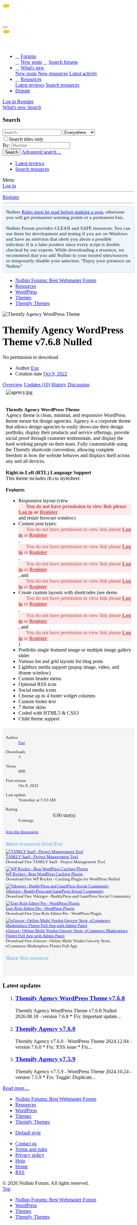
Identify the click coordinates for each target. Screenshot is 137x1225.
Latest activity (83, 73)
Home (21, 1166)
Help (20, 1160)
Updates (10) (37, 384)
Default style (28, 1132)
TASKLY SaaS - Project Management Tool (42, 856)
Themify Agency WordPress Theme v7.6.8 (70, 998)
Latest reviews (29, 85)
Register (11, 197)
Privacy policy (29, 1155)
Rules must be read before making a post (62, 212)
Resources (31, 79)
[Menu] (5, 27)
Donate (22, 90)
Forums (28, 56)
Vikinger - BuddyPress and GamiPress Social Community (55, 891)
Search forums (63, 62)
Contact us (26, 1143)
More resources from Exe (34, 844)
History (58, 384)
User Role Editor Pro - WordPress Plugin (40, 908)
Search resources (62, 85)
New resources (53, 73)
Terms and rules (31, 1149)
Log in (9, 185)
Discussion (79, 384)
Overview (13, 384)
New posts (31, 62)
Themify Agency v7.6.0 (45, 1028)
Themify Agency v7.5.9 (45, 1059)
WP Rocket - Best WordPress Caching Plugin (44, 873)
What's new (32, 67)
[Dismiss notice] (128, 212)
